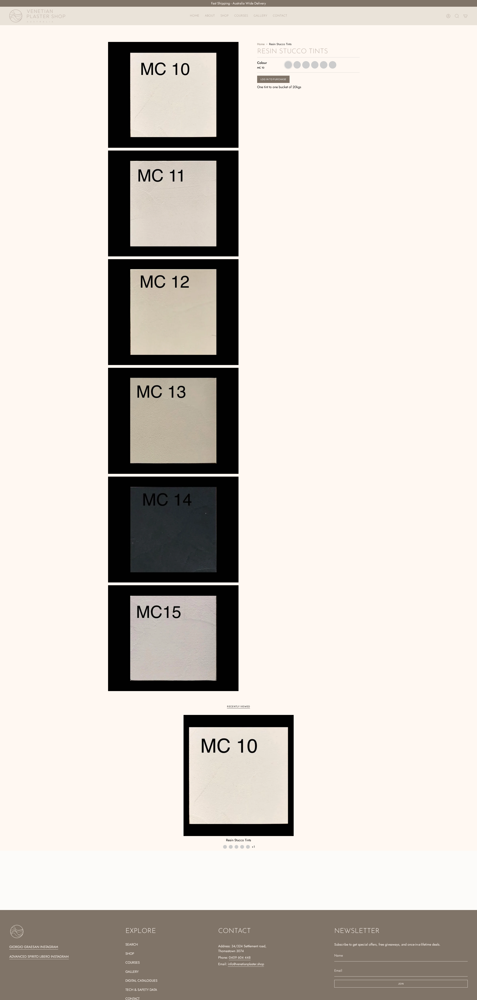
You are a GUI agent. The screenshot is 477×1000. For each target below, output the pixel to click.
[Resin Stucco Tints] (239, 775)
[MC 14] (248, 847)
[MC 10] (225, 847)
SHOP (129, 953)
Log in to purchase (273, 79)
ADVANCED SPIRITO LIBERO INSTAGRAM (39, 956)
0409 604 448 (240, 957)
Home (261, 44)
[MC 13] (242, 847)
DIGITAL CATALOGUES (141, 980)
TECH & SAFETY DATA (141, 989)
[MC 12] (236, 847)
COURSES (132, 962)
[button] (224, 16)
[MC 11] (231, 847)
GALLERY (132, 971)
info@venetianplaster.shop (246, 964)
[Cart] (465, 16)
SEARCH (131, 944)
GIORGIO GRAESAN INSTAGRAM (33, 946)
